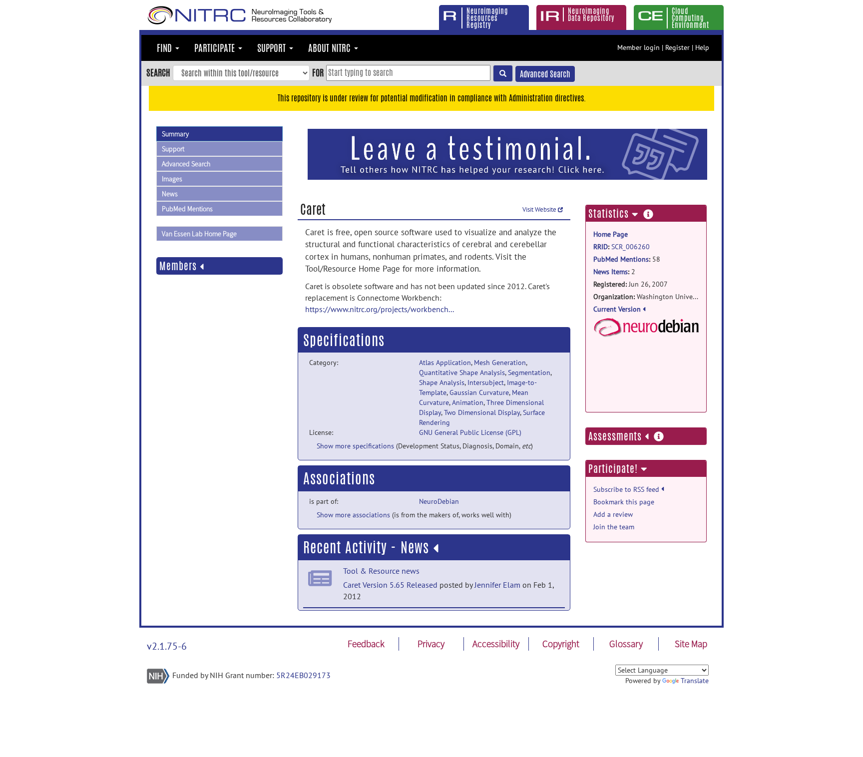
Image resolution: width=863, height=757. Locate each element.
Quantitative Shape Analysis (462, 372)
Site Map (691, 644)
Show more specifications (355, 445)
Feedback (366, 644)
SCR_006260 (630, 246)
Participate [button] (215, 48)
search (158, 72)
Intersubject (485, 382)
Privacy (431, 644)
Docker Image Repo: (646, 384)
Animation (467, 402)
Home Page (610, 234)
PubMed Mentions (187, 208)
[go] (503, 73)
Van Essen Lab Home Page (199, 233)
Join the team (613, 526)
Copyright (560, 644)
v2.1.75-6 (167, 646)
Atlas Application (445, 362)
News (170, 193)
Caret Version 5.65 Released (390, 585)
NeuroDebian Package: (646, 328)
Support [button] (272, 48)
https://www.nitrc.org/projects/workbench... (379, 309)
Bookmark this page (623, 501)
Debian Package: (646, 352)
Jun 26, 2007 (630, 284)
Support (173, 148)
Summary (175, 133)
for (318, 72)
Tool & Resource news (381, 571)
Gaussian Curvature (479, 392)
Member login (638, 47)
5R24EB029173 (303, 675)
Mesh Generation (500, 362)
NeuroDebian (439, 501)
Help (702, 47)
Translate (695, 680)
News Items (610, 271)
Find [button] (165, 48)
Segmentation (529, 372)
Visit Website (540, 209)
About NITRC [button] (330, 48)
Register (677, 47)
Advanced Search (545, 74)
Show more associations (353, 514)
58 (626, 259)
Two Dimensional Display (482, 412)
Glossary (626, 644)
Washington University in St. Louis (646, 296)
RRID (600, 246)
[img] (435, 548)
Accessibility (495, 644)
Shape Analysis (441, 382)
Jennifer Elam (497, 585)
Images (172, 178)
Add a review (613, 514)
